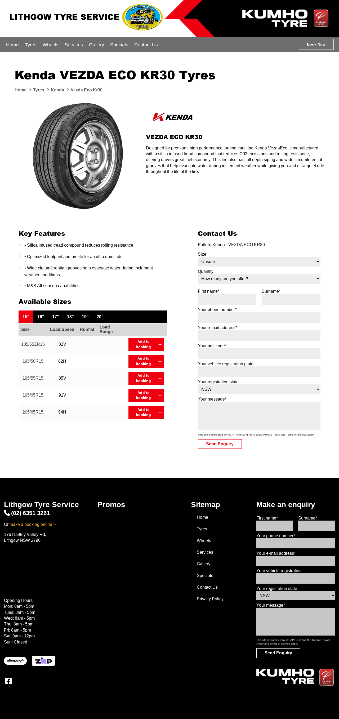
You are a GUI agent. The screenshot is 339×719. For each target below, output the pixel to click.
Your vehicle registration (279, 571)
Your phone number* (217, 309)
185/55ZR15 (33, 344)
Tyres (31, 44)
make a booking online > (33, 524)
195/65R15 (33, 395)
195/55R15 (33, 378)
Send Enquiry (220, 444)
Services (74, 44)
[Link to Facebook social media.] (8, 681)
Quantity (205, 271)
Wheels (51, 44)
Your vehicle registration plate (225, 364)
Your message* (212, 399)
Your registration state (218, 382)
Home (12, 44)
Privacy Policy (271, 434)
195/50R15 (33, 361)
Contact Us (146, 44)
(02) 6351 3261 (30, 513)
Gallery (96, 44)
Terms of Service (296, 434)
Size (202, 254)
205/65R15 (33, 412)
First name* (208, 291)
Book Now (316, 44)
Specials (119, 44)
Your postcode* (212, 346)
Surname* (271, 291)
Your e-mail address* (217, 327)
